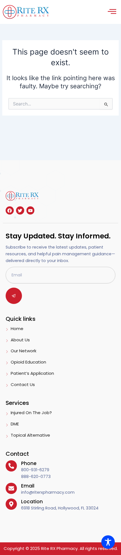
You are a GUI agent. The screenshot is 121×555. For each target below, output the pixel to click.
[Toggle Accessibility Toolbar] (108, 542)
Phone (29, 463)
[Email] (11, 488)
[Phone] (11, 465)
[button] (112, 12)
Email (27, 485)
